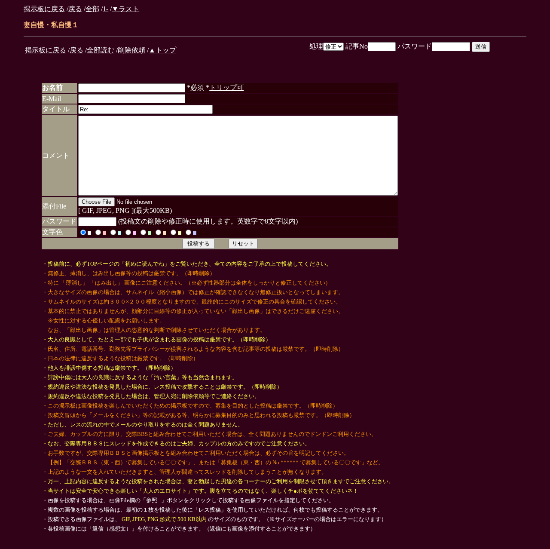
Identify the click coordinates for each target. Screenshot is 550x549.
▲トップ (162, 50)
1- (105, 8)
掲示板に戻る (44, 8)
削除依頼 (131, 50)
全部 (92, 8)
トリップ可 (226, 87)
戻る (75, 8)
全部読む (100, 50)
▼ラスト (125, 8)
